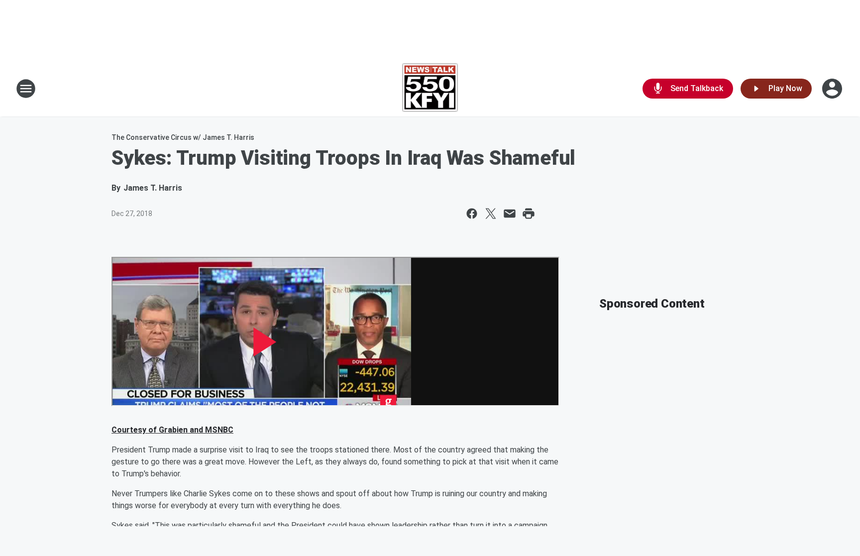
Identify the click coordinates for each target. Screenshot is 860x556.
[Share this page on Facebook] (472, 214)
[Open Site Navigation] (26, 89)
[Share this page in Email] (510, 214)
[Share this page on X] (491, 214)
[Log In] (833, 89)
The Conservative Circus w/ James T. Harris (182, 137)
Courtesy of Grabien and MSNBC (172, 430)
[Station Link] (430, 88)
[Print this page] (529, 214)
